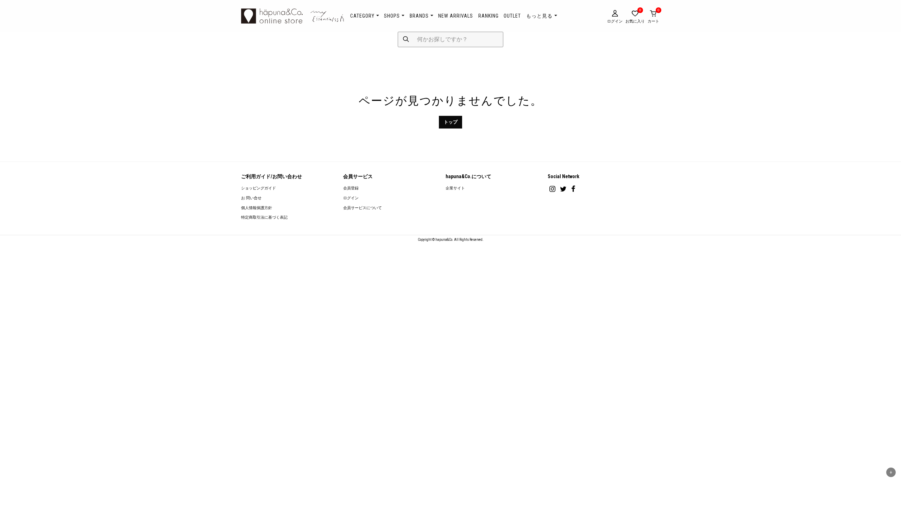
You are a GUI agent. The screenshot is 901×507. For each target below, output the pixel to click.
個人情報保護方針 (256, 208)
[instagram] (552, 189)
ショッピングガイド (258, 188)
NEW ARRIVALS (455, 16)
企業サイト (455, 188)
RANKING (488, 16)
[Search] (406, 39)
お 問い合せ (251, 198)
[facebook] (573, 189)
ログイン (351, 198)
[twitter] (563, 189)
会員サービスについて (362, 208)
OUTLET (512, 16)
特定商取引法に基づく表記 (264, 217)
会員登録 (351, 188)
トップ (451, 122)
